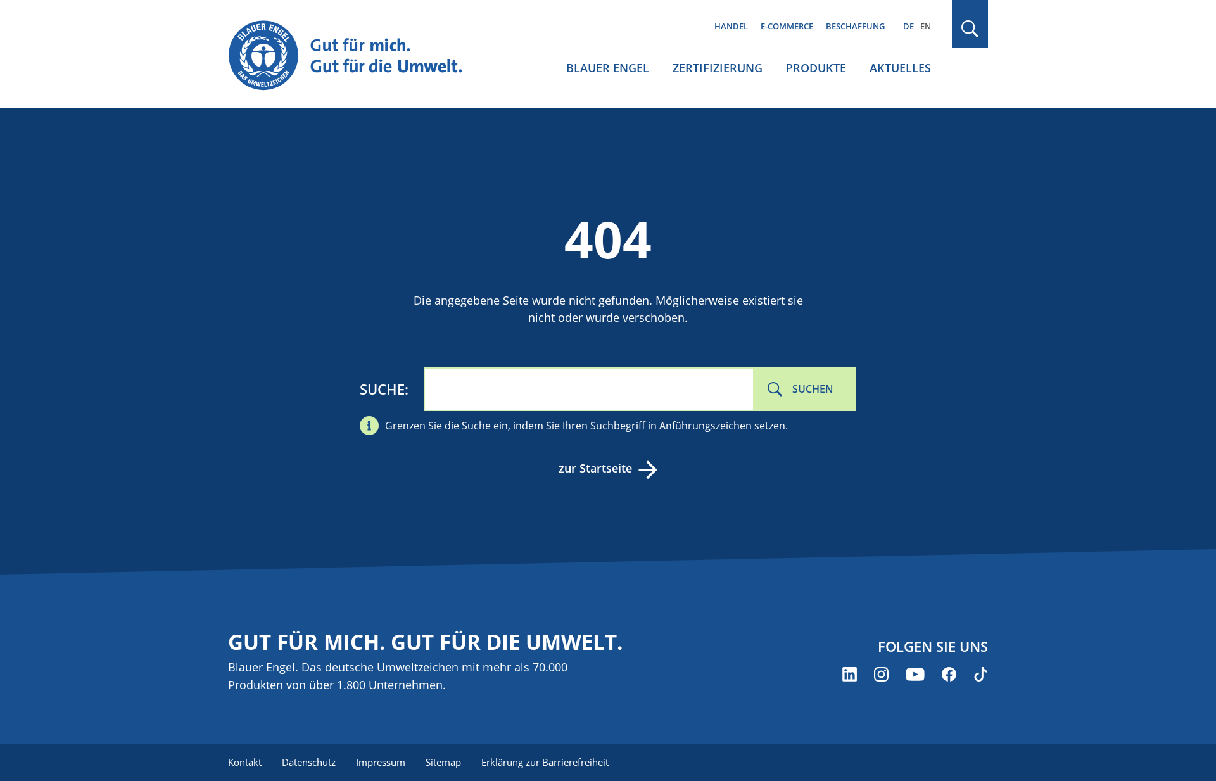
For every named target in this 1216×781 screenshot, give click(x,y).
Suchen (812, 389)
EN (925, 26)
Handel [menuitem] (731, 26)
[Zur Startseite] (357, 56)
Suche (382, 388)
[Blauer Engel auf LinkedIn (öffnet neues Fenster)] (849, 674)
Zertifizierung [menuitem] (718, 67)
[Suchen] (970, 28)
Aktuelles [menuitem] (900, 67)
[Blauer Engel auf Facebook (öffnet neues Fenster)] (949, 674)
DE (908, 26)
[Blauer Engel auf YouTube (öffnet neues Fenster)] (915, 674)
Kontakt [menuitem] (245, 762)
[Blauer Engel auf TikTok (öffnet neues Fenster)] (980, 674)
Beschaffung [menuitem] (855, 26)
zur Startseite (595, 468)
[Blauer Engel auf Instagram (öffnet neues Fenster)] (881, 674)
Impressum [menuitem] (380, 762)
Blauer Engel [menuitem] (607, 67)
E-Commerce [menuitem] (787, 26)
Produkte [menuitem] (816, 67)
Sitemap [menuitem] (443, 762)
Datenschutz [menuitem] (309, 762)
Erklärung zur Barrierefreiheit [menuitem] (545, 762)
